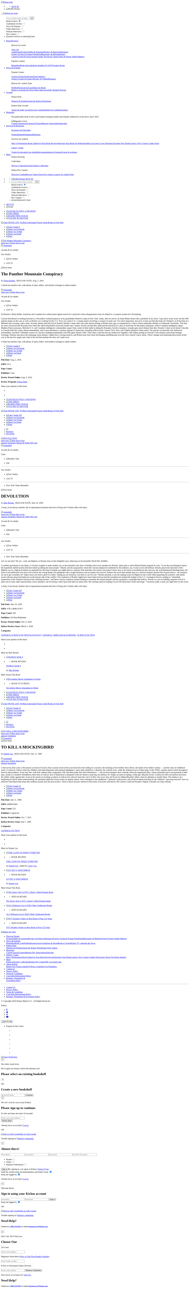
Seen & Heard (40, 88)
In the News (29, 90)
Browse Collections (19, 166)
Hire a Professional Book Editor (19, 957)
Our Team (16, 966)
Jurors (48, 101)
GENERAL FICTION (10, 831)
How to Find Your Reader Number (34, 1256)
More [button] (8, 154)
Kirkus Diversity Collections (17, 962)
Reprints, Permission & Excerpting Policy (15, 979)
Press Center (36, 966)
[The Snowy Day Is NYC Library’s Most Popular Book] (29, 892)
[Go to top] (7, 1021)
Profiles (14, 88)
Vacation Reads (58, 65)
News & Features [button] (13, 68)
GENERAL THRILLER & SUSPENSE (59, 635)
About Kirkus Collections (37, 166)
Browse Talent (32, 174)
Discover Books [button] (12, 936)
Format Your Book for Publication (73, 143)
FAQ (29, 966)
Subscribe (63, 123)
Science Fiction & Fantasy (22, 54)
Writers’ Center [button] (12, 955)
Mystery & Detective (51, 52)
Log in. (26, 1125)
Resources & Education (21, 130)
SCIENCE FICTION (86, 635)
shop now (5, 243)
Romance (64, 52)
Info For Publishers (49, 966)
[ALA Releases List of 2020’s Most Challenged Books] (29, 905)
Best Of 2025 (46, 65)
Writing (14, 135)
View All (15, 50)
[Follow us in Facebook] (6, 1010)
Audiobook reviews (14, 24)
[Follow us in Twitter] (7, 1012)
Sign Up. (27, 1275)
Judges (65, 110)
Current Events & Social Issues (24, 57)
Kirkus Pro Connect (37, 962)
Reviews (9, 431)
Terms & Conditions (14, 973)
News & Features (13, 26)
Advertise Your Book (121, 143)
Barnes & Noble (23, 443)
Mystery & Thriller (40, 79)
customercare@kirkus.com (38, 1226)
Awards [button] (9, 92)
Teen (35, 76)
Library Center (17, 148)
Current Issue (16, 123)
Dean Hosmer (10, 281)
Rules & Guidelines (54, 110)
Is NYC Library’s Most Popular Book (28, 901)
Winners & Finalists (19, 101)
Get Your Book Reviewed (48, 143)
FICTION (10, 434)
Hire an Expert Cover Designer (99, 143)
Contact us (10, 969)
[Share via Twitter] (14, 231)
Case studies (32, 152)
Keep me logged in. (9, 1174)
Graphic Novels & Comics (47, 57)
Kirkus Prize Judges (49, 948)
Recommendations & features (49, 152)
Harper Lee (8, 754)
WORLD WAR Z (13, 666)
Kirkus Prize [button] (11, 946)
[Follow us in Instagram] (7, 1014)
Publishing (27, 135)
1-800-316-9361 (15, 1226)
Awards (31, 88)
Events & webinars (69, 152)
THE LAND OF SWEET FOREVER (22, 861)
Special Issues (28, 123)
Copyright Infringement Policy (18, 976)
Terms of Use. (43, 1169)
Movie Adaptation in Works (22, 688)
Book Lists (19, 943)
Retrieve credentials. (25, 1138)
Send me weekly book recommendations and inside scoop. (25, 1172)
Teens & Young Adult (67, 57)
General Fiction (17, 76)
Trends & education (19, 152)
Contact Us (10, 987)
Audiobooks (16, 52)
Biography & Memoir (50, 54)
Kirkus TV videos (78, 943)
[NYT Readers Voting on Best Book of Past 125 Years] (29, 919)
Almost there (7, 1121)
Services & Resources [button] (15, 126)
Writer (9, 1162)
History (62, 54)
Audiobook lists (34, 65)
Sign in (4, 1169)
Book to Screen (17, 90)
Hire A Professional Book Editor (24, 143)
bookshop (12, 443)
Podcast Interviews (14, 31)
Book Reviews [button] (12, 41)
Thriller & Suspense (35, 52)
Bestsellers (15, 65)
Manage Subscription (50, 123)
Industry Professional (15, 1164)
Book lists (24, 65)
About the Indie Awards (21, 110)
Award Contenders (38, 110)
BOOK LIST (13, 222)
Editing (20, 135)
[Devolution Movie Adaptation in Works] (23, 679)
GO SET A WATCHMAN (17, 879)
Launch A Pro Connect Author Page (144, 143)
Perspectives (23, 88)
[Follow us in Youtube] (7, 1017)
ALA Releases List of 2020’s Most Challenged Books (28, 914)
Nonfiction (37, 54)
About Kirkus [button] (11, 964)
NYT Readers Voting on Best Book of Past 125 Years (28, 927)
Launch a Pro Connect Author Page (85, 957)
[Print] (9, 236)
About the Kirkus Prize (36, 101)
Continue (29, 1095)
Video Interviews (13, 29)
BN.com (33, 443)
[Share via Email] (13, 234)
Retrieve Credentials (33, 1270)
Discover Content (18, 174)
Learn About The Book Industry (113, 957)
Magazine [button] (10, 112)
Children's (80, 57)
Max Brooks (9, 503)
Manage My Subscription (35, 953)
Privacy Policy (12, 971)
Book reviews (12, 21)
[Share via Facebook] (15, 229)
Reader (9, 1159)
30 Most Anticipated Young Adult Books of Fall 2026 (41, 222)
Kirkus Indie (22, 382)
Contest (24, 966)
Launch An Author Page (64, 174)
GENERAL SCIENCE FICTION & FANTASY (21, 635)
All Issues (38, 123)
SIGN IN (15, 6)
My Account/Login (53, 962)
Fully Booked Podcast (57, 90)
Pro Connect (11, 34)
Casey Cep (32, 866)
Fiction (24, 52)
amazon (4, 443)
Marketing (36, 135)
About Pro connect (46, 174)
